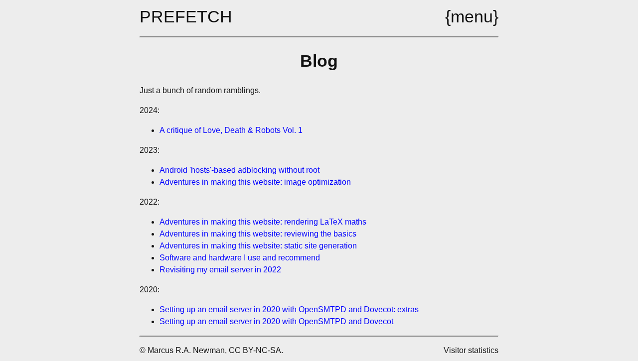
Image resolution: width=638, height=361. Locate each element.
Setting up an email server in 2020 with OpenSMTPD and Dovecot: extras (289, 309)
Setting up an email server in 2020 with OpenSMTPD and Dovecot (276, 321)
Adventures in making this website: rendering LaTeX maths (263, 222)
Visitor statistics (471, 350)
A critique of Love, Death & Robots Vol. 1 (231, 130)
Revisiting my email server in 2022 (220, 269)
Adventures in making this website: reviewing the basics (258, 234)
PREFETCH (186, 16)
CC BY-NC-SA (255, 350)
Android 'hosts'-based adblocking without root (239, 170)
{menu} (471, 16)
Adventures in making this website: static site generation (258, 245)
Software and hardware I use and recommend (240, 257)
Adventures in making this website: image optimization (255, 182)
